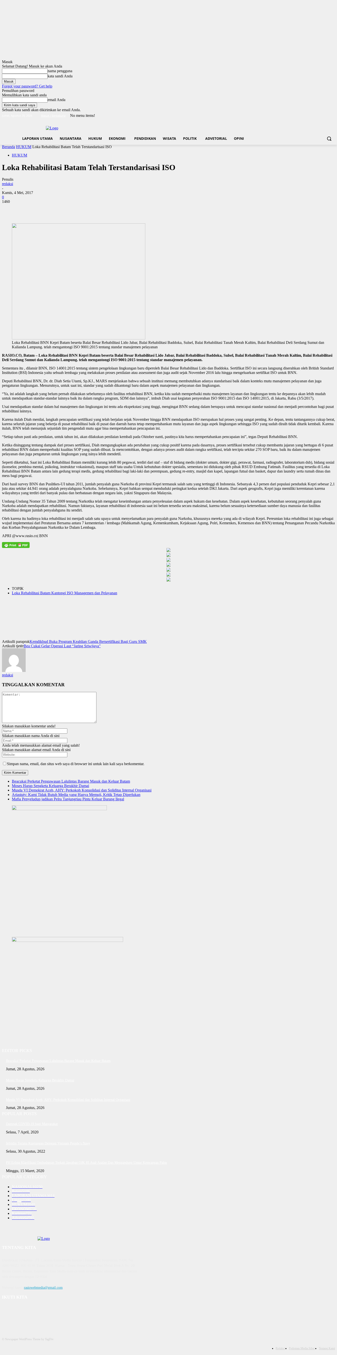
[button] (329, 138)
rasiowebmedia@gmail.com (43, 1287)
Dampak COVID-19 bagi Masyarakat (32, 1124)
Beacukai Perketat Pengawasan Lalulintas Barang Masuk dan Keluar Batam (71, 781)
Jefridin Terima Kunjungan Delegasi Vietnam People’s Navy (48, 1143)
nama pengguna (60, 71)
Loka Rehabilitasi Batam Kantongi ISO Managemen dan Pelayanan (64, 593)
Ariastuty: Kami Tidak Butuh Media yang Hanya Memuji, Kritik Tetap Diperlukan (76, 794)
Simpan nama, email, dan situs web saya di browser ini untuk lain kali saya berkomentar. (75, 764)
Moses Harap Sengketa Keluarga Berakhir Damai (50, 786)
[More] (81, 209)
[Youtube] (332, 116)
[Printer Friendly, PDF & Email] (16, 545)
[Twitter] (318, 116)
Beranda (8, 147)
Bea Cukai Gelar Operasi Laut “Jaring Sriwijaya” (62, 646)
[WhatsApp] (63, 209)
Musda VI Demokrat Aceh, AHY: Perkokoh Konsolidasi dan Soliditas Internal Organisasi (81, 790)
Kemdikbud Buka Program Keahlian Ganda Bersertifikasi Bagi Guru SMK (88, 641)
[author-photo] (14, 671)
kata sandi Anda (60, 76)
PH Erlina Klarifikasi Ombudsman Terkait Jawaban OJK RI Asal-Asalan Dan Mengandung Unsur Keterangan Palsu (86, 1162)
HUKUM (23, 147)
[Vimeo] (325, 116)
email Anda (56, 100)
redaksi (7, 184)
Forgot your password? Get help (27, 86)
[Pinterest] (45, 209)
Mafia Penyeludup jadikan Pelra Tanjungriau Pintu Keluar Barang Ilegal (68, 799)
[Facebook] (305, 116)
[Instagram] (312, 116)
